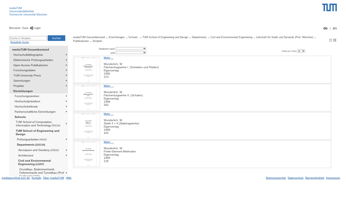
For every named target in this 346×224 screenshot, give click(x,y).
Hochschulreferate (26, 106)
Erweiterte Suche (19, 42)
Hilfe (68, 177)
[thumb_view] (335, 40)
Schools (20, 117)
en (335, 28)
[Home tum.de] (329, 7)
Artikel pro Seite (289, 51)
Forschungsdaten (24, 70)
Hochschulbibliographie (28, 54)
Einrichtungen (23, 91)
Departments (31, 144)
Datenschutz (296, 177)
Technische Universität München (28, 14)
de (325, 28)
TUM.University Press (27, 75)
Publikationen (81, 41)
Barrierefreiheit (314, 177)
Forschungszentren (27, 96)
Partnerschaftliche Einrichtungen (35, 111)
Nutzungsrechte (276, 177)
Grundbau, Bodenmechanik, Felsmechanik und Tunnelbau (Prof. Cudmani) (42, 173)
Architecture (25, 155)
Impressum (333, 177)
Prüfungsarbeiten (32, 139)
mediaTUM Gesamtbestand (30, 49)
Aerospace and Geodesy (38, 150)
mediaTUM (15, 8)
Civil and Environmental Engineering (34, 162)
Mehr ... (109, 57)
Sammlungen (21, 80)
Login (37, 27)
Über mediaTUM (53, 177)
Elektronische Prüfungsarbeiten (33, 60)
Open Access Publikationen (30, 65)
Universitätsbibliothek (21, 11)
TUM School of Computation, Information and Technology (38, 123)
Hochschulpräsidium (27, 101)
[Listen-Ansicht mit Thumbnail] (331, 40)
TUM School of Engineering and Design (37, 132)
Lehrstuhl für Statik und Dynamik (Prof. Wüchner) (284, 37)
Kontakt (36, 177)
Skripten (97, 41)
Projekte (18, 85)
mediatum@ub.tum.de (16, 177)
